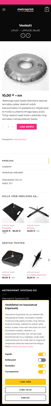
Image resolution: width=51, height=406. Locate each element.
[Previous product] (28, 35)
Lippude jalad (31, 30)
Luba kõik (25, 382)
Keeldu (25, 398)
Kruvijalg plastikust (36, 275)
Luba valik (25, 390)
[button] (4, 9)
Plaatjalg (6, 228)
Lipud (14, 30)
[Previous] (2, 265)
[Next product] (23, 35)
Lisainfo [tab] (6, 167)
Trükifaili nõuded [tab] (12, 173)
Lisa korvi (27, 126)
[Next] (48, 265)
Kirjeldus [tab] (7, 161)
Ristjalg (30, 228)
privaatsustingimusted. (21, 346)
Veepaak (6, 275)
